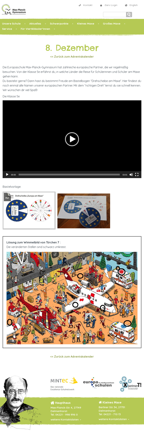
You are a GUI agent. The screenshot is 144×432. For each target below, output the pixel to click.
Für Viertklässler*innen (35, 28)
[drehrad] (56, 210)
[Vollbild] (137, 174)
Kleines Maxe (85, 23)
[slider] (69, 174)
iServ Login (111, 5)
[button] (72, 139)
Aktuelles (35, 23)
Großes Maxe (111, 23)
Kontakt (87, 5)
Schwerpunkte (59, 23)
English (134, 5)
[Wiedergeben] (7, 174)
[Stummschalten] (131, 174)
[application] (72, 139)
